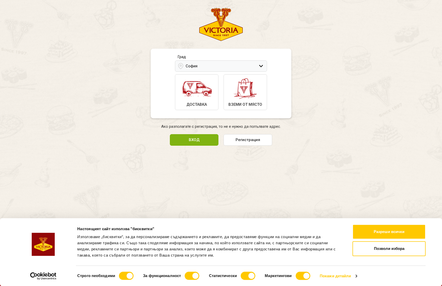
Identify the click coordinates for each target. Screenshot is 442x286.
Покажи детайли (335, 276)
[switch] (192, 276)
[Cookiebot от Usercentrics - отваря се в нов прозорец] (43, 276)
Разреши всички (389, 231)
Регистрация (248, 139)
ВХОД (194, 139)
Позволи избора (389, 248)
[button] (221, 66)
